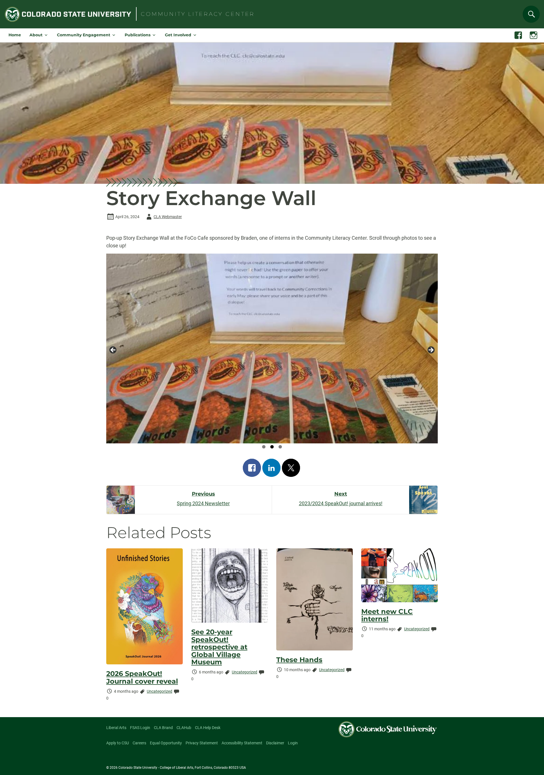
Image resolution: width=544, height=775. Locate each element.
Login (293, 743)
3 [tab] (280, 446)
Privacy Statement (202, 743)
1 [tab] (263, 446)
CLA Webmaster (163, 217)
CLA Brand (163, 727)
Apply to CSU (117, 743)
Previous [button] (113, 350)
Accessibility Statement (242, 743)
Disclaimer (275, 743)
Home (14, 34)
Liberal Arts (116, 727)
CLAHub (184, 727)
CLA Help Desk (207, 727)
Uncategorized (159, 691)
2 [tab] (272, 446)
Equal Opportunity (166, 743)
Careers (139, 743)
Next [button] (430, 350)
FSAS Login (140, 727)
